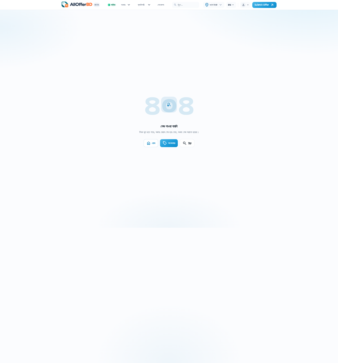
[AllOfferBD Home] (76, 4)
